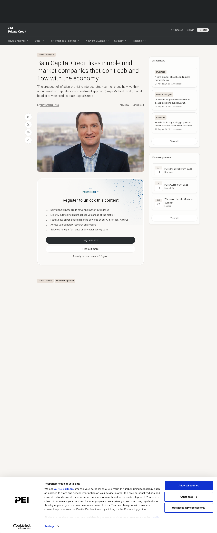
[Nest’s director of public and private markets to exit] (174, 77)
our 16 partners (64, 488)
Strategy (119, 40)
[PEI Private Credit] (17, 30)
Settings (49, 526)
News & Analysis (17, 40)
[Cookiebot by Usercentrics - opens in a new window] (22, 526)
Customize (186, 496)
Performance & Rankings (63, 40)
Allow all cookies (189, 485)
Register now (90, 240)
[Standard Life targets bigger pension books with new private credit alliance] (174, 123)
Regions (137, 40)
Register (203, 30)
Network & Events (95, 40)
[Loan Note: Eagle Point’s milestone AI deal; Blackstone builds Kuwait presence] (174, 100)
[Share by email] (28, 132)
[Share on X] (28, 124)
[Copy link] (28, 140)
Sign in (190, 30)
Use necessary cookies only (188, 507)
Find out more (90, 249)
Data (37, 40)
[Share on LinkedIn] (28, 116)
